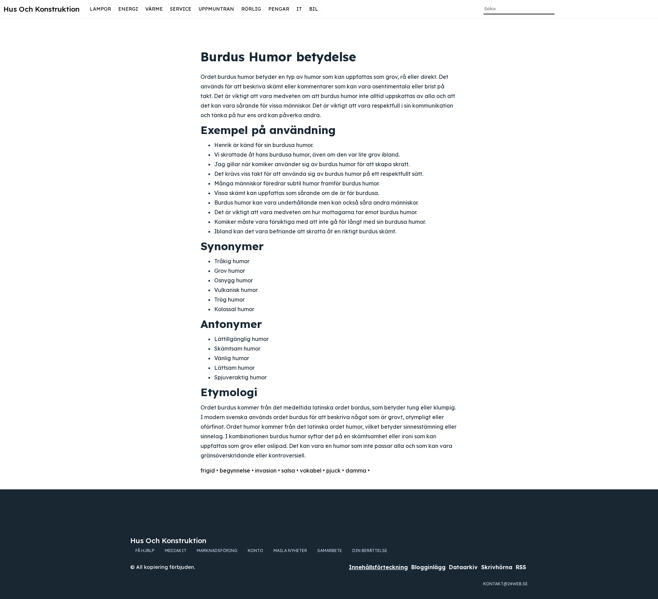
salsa (288, 470)
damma (355, 470)
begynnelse (235, 470)
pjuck (333, 470)
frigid (207, 470)
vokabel (310, 470)
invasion (266, 470)
